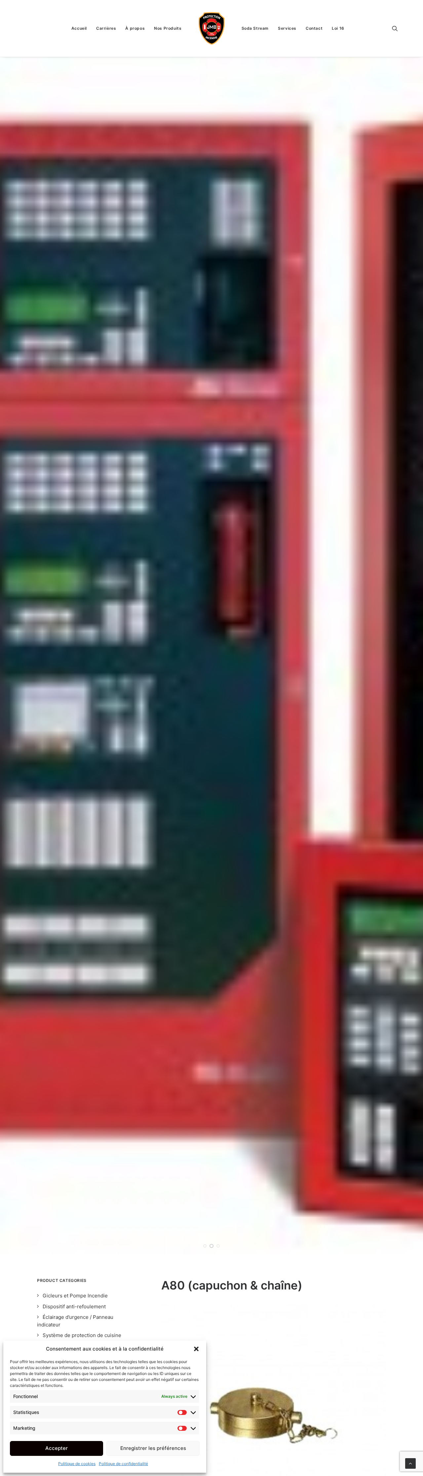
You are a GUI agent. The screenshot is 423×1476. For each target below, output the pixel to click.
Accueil (79, 28)
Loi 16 (338, 28)
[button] (196, 1349)
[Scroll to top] (410, 1463)
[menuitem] (79, 28)
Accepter (56, 1448)
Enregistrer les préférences (153, 1448)
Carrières (106, 28)
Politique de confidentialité (123, 1463)
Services (287, 28)
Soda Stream (255, 28)
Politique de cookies (77, 1463)
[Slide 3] (218, 1246)
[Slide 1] (205, 1246)
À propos (135, 28)
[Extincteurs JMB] (211, 28)
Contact (314, 28)
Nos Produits (167, 28)
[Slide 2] (211, 1246)
